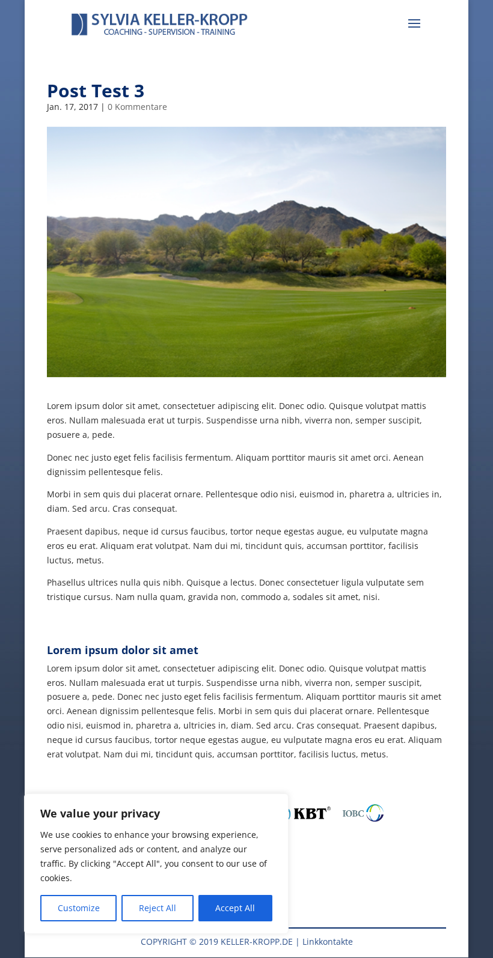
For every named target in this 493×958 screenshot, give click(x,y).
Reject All (157, 908)
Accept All (235, 908)
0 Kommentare (137, 106)
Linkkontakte (327, 941)
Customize (79, 908)
